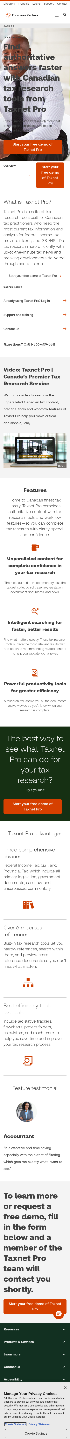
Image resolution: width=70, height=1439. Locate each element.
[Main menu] (56, 15)
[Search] (65, 15)
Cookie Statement (15, 1424)
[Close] (65, 1387)
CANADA (9, 26)
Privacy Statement (38, 1424)
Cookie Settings (36, 1433)
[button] (35, 1329)
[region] (35, 1410)
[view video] (35, 450)
